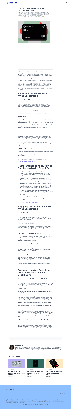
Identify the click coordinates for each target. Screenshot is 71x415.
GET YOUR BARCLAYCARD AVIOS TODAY (26, 161)
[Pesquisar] (66, 3)
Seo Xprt (61, 392)
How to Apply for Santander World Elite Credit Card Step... (35, 373)
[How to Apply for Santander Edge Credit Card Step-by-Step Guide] (54, 368)
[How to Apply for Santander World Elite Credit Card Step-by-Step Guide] (35, 368)
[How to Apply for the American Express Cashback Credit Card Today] (16, 368)
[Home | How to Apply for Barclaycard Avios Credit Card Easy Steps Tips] (13, 3)
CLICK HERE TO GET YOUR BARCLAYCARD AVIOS (28, 202)
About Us (61, 388)
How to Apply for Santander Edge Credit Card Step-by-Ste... (54, 373)
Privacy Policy (62, 391)
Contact (61, 389)
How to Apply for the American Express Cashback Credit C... (16, 373)
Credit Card (10, 376)
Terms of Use (62, 393)
